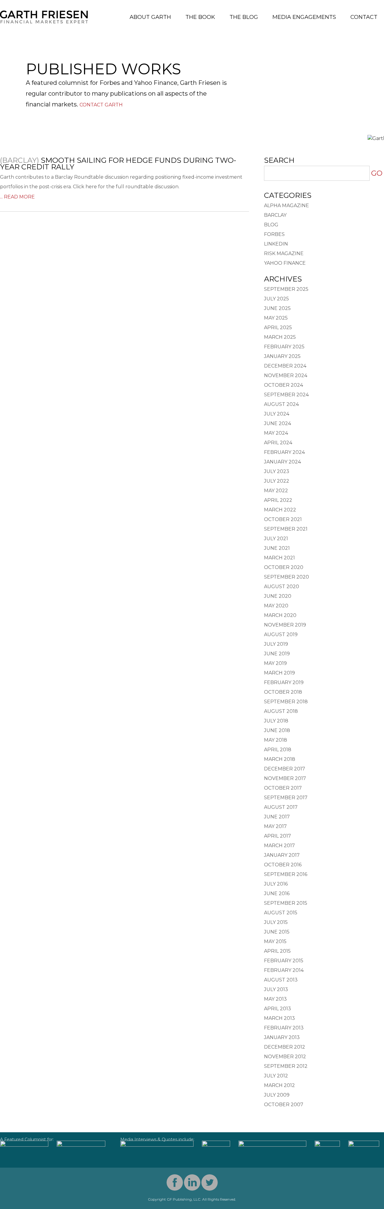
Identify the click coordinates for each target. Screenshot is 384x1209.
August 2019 (281, 634)
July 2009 (277, 1095)
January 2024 (282, 462)
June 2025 (277, 308)
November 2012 (285, 1056)
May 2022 (276, 490)
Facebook (174, 1182)
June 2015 (277, 932)
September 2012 (286, 1066)
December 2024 (285, 366)
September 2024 (286, 395)
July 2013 (276, 989)
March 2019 (279, 673)
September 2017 (286, 797)
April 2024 (278, 442)
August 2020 (281, 586)
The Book (200, 17)
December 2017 (284, 769)
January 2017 (282, 855)
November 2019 (285, 625)
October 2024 (283, 385)
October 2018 (283, 692)
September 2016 (285, 874)
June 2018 (277, 730)
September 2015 (285, 903)
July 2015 (276, 922)
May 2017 (275, 826)
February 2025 (284, 347)
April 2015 (277, 951)
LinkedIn (276, 244)
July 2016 (276, 884)
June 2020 (277, 596)
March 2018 (279, 759)
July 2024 (276, 414)
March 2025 (280, 337)
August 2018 (281, 711)
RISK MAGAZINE (284, 253)
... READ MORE (17, 197)
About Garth (150, 17)
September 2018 (286, 701)
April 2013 (277, 1008)
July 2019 (276, 644)
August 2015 (280, 913)
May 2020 (276, 606)
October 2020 (283, 567)
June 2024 (277, 423)
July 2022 (276, 481)
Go (376, 173)
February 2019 (284, 682)
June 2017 (277, 817)
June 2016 (277, 893)
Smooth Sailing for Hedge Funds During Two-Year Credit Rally (118, 163)
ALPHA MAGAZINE (286, 205)
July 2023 (276, 471)
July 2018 (276, 721)
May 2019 (275, 663)
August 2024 (281, 404)
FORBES (274, 234)
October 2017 (283, 788)
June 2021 (277, 548)
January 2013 (282, 1037)
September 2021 (286, 529)
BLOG (271, 225)
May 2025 (276, 318)
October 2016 (283, 865)
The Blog (244, 17)
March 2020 (280, 615)
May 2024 (276, 433)
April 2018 (277, 749)
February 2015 (283, 960)
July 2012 (276, 1076)
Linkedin (192, 1182)
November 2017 (285, 778)
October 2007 (283, 1104)
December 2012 (284, 1047)
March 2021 (279, 558)
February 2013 (284, 1028)
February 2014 (284, 970)
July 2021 (276, 538)
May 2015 (275, 941)
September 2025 (286, 289)
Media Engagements (304, 17)
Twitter (209, 1182)
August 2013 (281, 980)
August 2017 (281, 807)
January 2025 (282, 356)
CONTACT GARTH (101, 105)
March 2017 (279, 845)
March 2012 (279, 1085)
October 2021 (283, 519)
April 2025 (278, 327)
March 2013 (279, 1018)
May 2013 (275, 999)
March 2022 (280, 510)
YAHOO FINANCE (285, 263)
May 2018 (275, 740)
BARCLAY (275, 215)
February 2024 (284, 452)
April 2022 (278, 500)
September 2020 (286, 577)
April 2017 (277, 836)
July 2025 (276, 299)
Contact (363, 17)
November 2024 (285, 375)
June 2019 (277, 654)
